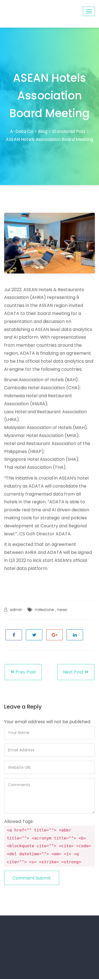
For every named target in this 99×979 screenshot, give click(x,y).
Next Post (74, 672)
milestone (44, 609)
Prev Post (25, 672)
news (62, 609)
